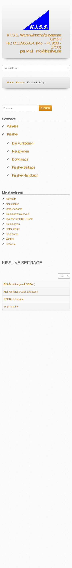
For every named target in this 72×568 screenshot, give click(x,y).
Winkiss (12, 126)
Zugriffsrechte (11, 306)
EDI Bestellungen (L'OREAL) (19, 284)
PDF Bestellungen (14, 299)
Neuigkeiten (20, 151)
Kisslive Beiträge (23, 167)
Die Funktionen (22, 143)
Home (10, 82)
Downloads (20, 159)
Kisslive (20, 82)
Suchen (45, 108)
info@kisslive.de (48, 51)
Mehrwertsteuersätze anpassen (21, 291)
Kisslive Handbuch (25, 175)
